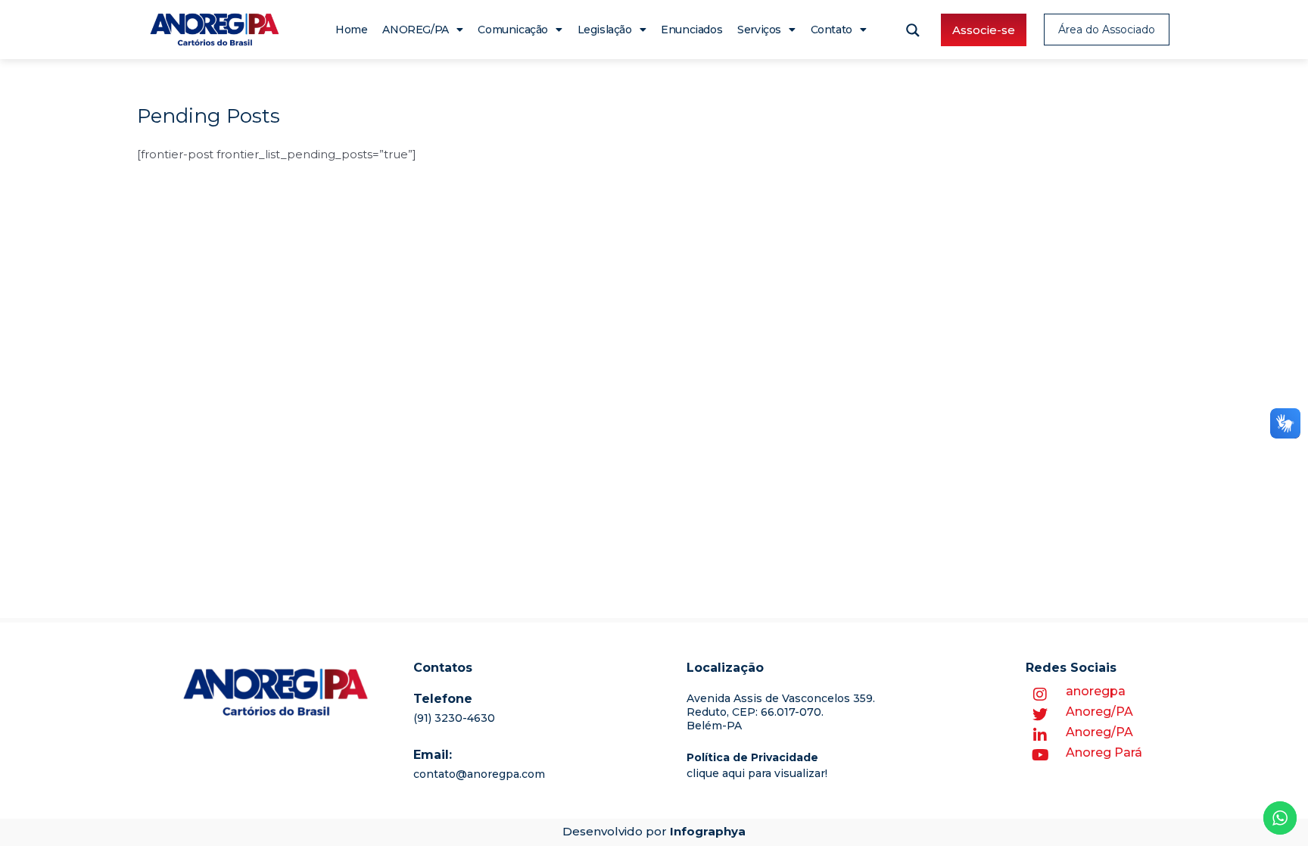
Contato (831, 29)
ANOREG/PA (415, 29)
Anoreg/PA (1099, 711)
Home (351, 29)
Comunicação (513, 29)
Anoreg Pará (1104, 752)
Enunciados (691, 29)
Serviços (759, 29)
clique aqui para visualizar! (757, 773)
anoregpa (1096, 691)
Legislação (605, 29)
